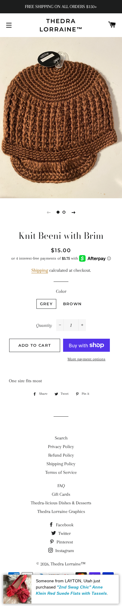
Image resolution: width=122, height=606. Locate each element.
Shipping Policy (61, 463)
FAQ (61, 485)
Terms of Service (61, 472)
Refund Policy (61, 455)
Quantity (44, 325)
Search (61, 438)
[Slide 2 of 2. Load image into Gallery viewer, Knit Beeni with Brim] (64, 212)
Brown (72, 303)
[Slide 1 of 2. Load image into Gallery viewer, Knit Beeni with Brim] (58, 212)
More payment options (86, 359)
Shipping (39, 270)
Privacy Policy (61, 446)
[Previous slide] (48, 212)
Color (61, 291)
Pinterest (64, 542)
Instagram (64, 550)
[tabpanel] (61, 117)
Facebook (64, 524)
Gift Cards (61, 494)
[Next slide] (73, 212)
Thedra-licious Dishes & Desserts (61, 503)
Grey (46, 303)
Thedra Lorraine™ (61, 25)
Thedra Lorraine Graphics (61, 511)
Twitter (64, 533)
